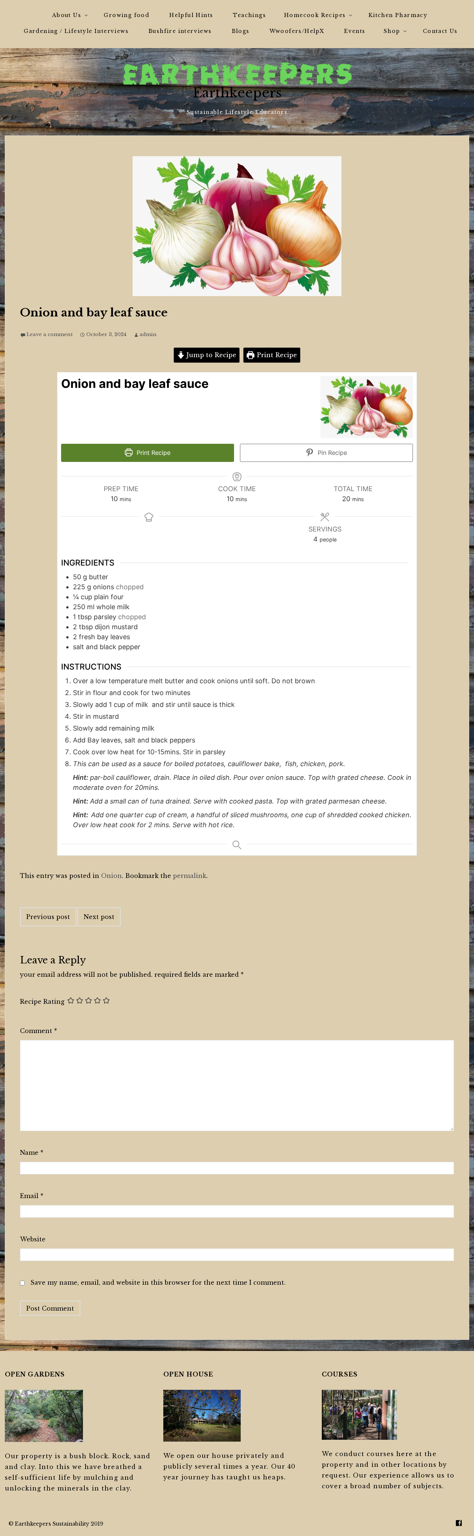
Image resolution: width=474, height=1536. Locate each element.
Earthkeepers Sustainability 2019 (59, 1523)
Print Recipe (276, 355)
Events (354, 31)
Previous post (48, 916)
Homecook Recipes (315, 15)
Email (31, 1196)
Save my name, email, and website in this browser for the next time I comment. (158, 1282)
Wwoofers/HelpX (297, 31)
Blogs (241, 31)
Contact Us (440, 31)
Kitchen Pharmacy (397, 15)
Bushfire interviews (180, 31)
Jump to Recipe (210, 355)
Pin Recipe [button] (331, 452)
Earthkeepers (237, 93)
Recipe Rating (42, 1001)
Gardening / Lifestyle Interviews (76, 31)
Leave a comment (50, 334)
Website (33, 1239)
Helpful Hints (191, 15)
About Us (66, 15)
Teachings (249, 15)
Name (31, 1152)
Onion (111, 875)
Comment (38, 1030)
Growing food (126, 15)
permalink (189, 875)
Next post (99, 916)
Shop (392, 31)
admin (148, 334)
